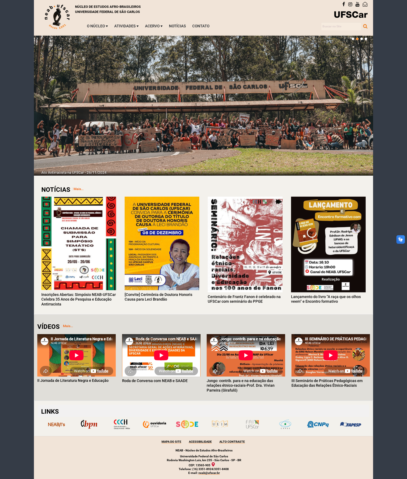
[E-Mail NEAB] (367, 4)
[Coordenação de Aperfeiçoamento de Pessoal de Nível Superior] (285, 424)
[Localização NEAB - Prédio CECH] (215, 464)
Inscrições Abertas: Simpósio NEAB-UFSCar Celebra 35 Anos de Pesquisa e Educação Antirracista (78, 299)
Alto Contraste (232, 441)
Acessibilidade (200, 441)
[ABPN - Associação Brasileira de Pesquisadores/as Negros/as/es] (89, 424)
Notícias (177, 26)
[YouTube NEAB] (359, 4)
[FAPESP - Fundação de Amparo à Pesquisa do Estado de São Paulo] (350, 424)
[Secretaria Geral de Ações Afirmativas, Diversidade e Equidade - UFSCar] (187, 424)
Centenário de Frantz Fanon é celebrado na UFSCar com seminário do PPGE (244, 299)
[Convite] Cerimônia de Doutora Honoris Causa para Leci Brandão (158, 297)
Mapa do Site (171, 441)
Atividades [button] (125, 26)
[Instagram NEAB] (351, 4)
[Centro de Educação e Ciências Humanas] (122, 424)
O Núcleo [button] (96, 26)
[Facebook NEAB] (345, 4)
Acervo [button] (152, 26)
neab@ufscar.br (209, 473)
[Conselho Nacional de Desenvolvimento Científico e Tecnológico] (318, 424)
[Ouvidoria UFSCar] (154, 424)
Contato (200, 26)
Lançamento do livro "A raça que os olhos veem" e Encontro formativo (326, 299)
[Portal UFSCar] (351, 14)
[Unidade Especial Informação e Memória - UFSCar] (220, 424)
